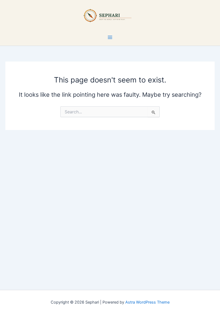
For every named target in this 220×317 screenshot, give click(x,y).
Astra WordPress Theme (147, 302)
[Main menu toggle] (110, 37)
